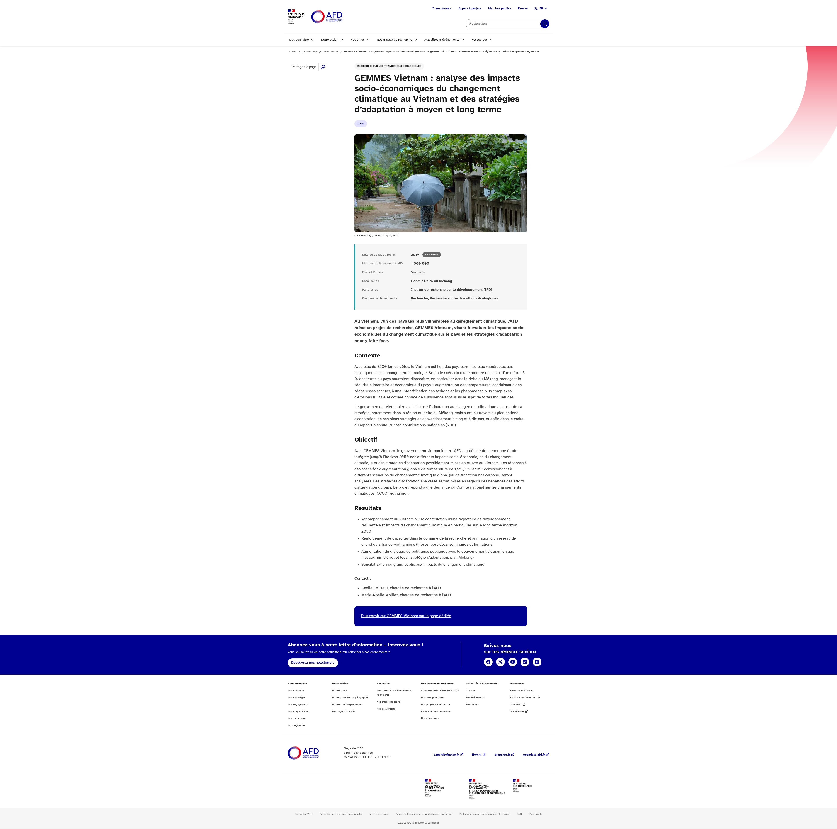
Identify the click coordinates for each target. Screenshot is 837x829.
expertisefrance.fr (446, 754)
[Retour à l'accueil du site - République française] (336, 17)
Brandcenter (517, 711)
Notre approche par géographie (350, 697)
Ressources (479, 39)
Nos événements (475, 697)
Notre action (329, 39)
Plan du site (535, 814)
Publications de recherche (525, 697)
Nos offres (357, 39)
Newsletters (472, 704)
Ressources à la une (521, 690)
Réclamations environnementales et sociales (484, 814)
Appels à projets (469, 8)
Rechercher (544, 23)
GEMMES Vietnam (379, 451)
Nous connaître (298, 39)
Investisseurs (441, 8)
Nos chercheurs (430, 718)
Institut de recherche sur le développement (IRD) (451, 290)
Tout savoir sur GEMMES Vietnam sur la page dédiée (406, 616)
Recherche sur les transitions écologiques (389, 66)
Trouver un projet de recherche (320, 51)
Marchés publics (499, 8)
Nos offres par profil (388, 701)
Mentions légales (379, 814)
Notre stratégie (296, 697)
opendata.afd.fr (534, 754)
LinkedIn (525, 662)
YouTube (512, 662)
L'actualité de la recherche (435, 711)
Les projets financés (343, 711)
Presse (523, 8)
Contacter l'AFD (304, 814)
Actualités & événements (441, 39)
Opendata (515, 704)
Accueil (292, 51)
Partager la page (322, 67)
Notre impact (339, 690)
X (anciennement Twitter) (500, 662)
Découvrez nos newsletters (313, 663)
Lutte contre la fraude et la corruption (418, 822)
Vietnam (418, 272)
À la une (470, 690)
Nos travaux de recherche (394, 39)
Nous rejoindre (296, 725)
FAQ (519, 814)
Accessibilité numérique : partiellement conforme (424, 814)
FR (541, 8)
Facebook (488, 662)
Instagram (537, 662)
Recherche (419, 298)
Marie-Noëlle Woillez (379, 595)
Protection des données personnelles (341, 814)
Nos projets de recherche (435, 704)
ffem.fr (476, 754)
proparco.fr (502, 754)
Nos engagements (298, 704)
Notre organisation (298, 711)
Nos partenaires (297, 718)
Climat (360, 123)
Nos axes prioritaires (433, 697)
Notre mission (296, 690)
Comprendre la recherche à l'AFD (440, 690)
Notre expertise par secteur (347, 704)
